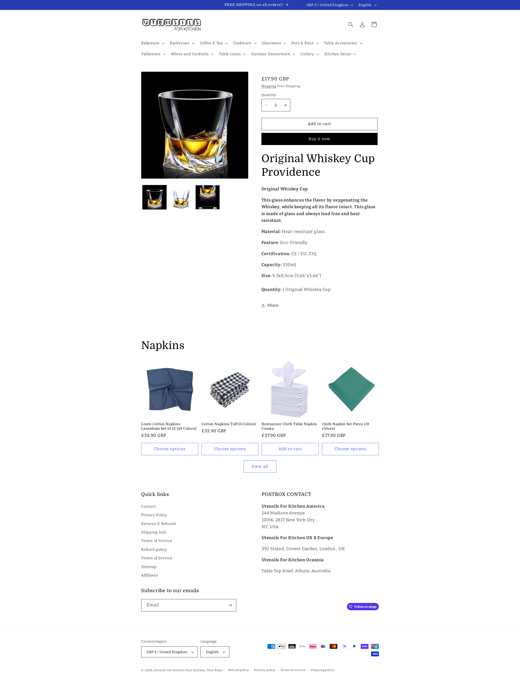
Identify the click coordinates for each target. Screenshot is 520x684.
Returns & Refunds (159, 523)
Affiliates (149, 575)
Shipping (268, 86)
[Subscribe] (230, 605)
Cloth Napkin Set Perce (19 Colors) (345, 426)
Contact (148, 506)
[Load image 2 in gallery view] (181, 197)
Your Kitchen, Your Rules (204, 670)
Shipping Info (153, 532)
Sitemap (148, 567)
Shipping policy (323, 670)
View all (259, 466)
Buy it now (319, 139)
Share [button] (272, 305)
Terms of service (293, 670)
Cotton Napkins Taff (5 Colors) (229, 424)
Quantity (268, 95)
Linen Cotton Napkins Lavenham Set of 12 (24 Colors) (168, 426)
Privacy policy (265, 670)
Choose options (169, 449)
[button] (152, 43)
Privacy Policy (154, 515)
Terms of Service (156, 541)
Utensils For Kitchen (169, 670)
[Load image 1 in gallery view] (155, 197)
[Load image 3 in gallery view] (208, 197)
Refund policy (154, 549)
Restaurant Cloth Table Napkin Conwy (289, 426)
